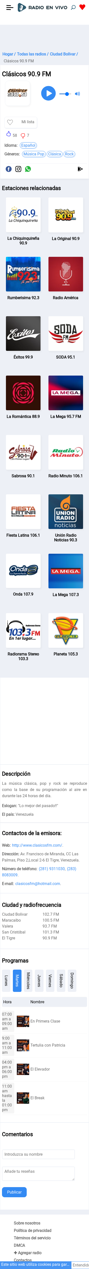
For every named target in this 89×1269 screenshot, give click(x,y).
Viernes (50, 980)
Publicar (14, 1192)
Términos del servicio (32, 1238)
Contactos (23, 1260)
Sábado (61, 980)
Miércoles (28, 980)
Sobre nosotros (27, 1223)
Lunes (6, 980)
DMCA (19, 1245)
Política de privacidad (32, 1230)
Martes (17, 981)
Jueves (39, 981)
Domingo (72, 981)
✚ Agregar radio (28, 1252)
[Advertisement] (44, 37)
